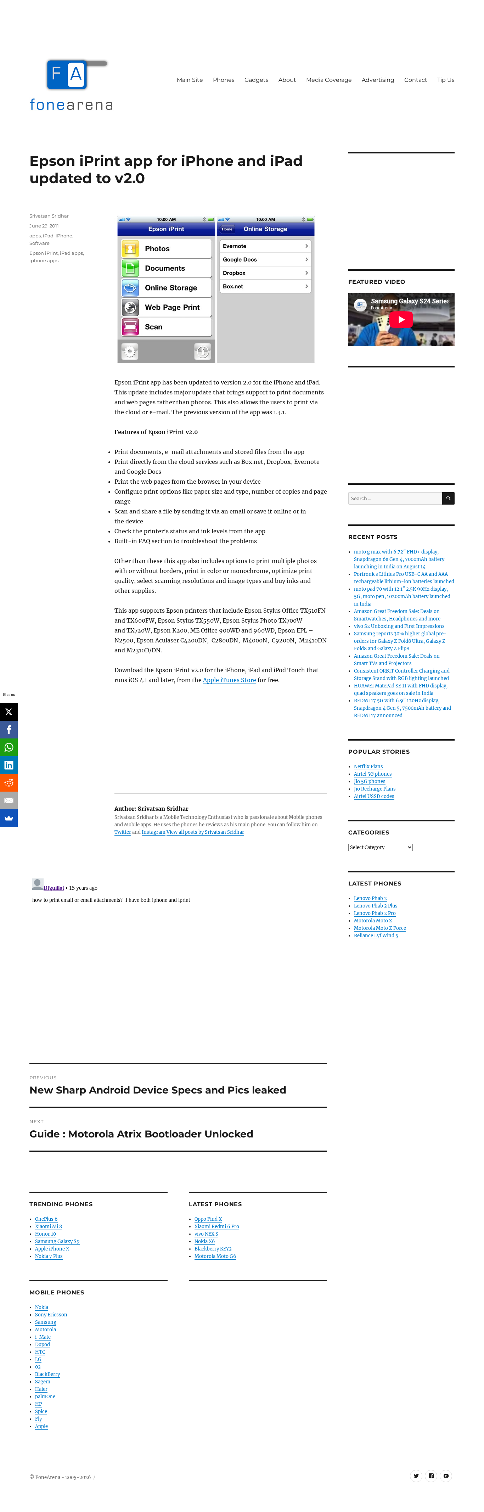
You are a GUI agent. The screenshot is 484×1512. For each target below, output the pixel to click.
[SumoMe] (9, 818)
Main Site (190, 80)
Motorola (45, 1330)
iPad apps (71, 253)
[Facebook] (9, 729)
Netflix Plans (368, 767)
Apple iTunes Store (229, 680)
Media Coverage (329, 80)
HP (38, 1404)
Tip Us (446, 80)
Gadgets (256, 80)
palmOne (45, 1397)
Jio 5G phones (369, 782)
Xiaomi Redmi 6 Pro (217, 1227)
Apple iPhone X (52, 1249)
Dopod (42, 1345)
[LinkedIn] (9, 765)
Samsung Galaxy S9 (57, 1241)
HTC (40, 1352)
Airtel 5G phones (373, 774)
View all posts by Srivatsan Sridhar (205, 832)
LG (38, 1359)
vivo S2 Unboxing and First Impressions (399, 626)
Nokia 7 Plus (49, 1256)
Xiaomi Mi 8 (48, 1227)
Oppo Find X (208, 1219)
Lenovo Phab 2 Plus (376, 906)
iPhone (64, 235)
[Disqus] (178, 964)
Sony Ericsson (51, 1315)
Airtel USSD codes (374, 796)
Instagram (153, 832)
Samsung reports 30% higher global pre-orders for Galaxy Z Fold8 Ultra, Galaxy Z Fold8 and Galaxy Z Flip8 (400, 641)
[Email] (9, 800)
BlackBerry (47, 1374)
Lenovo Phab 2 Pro (375, 913)
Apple (41, 1426)
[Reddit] (9, 783)
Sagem (42, 1382)
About (287, 80)
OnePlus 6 (46, 1219)
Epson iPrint (43, 253)
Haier (41, 1389)
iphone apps (43, 260)
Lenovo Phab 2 (370, 898)
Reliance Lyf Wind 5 (376, 936)
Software (39, 243)
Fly (38, 1419)
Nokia (41, 1307)
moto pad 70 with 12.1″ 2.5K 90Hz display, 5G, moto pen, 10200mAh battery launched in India (402, 596)
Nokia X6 (205, 1241)
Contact (415, 80)
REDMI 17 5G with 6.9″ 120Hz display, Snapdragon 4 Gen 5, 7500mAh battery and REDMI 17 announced (402, 708)
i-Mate (43, 1337)
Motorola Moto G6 (215, 1256)
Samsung (45, 1322)
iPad (48, 235)
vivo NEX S (206, 1234)
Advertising (378, 80)
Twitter (122, 832)
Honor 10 (45, 1234)
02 (38, 1367)
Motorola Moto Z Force (380, 928)
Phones (224, 80)
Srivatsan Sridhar (49, 216)
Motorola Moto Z (373, 921)
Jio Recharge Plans (375, 789)
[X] (9, 712)
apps (35, 235)
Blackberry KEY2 (213, 1249)
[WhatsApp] (9, 747)
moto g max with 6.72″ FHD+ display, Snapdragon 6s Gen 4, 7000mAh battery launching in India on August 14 (399, 559)
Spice (41, 1412)
